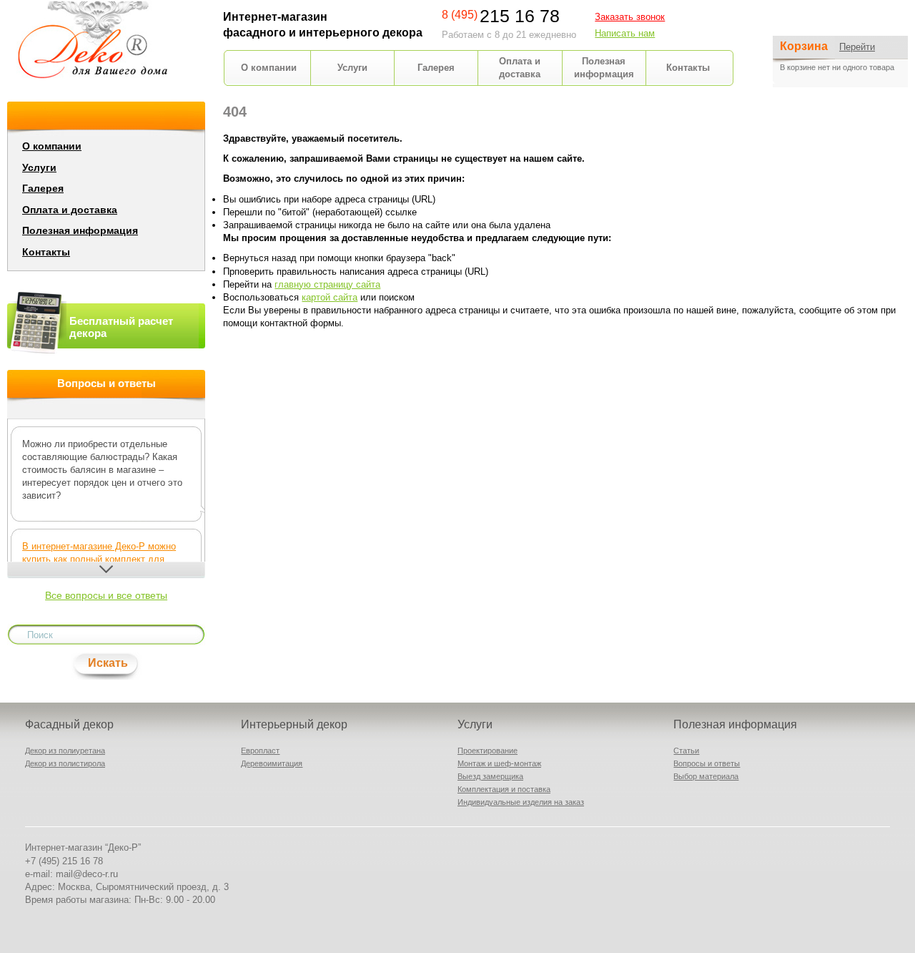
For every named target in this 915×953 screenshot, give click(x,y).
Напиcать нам (625, 33)
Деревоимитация (271, 763)
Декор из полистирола (65, 763)
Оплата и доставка (69, 209)
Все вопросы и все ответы (106, 595)
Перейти (857, 46)
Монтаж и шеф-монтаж (499, 763)
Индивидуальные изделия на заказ (521, 802)
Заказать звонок (630, 16)
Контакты (688, 67)
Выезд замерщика (490, 776)
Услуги (352, 67)
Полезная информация (80, 230)
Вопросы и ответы (706, 763)
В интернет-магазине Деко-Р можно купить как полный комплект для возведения (99, 559)
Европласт (260, 750)
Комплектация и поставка (504, 789)
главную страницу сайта (327, 284)
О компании (269, 67)
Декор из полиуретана (65, 750)
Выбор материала (705, 776)
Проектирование (488, 750)
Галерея (436, 67)
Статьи (686, 750)
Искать (108, 663)
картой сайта (329, 297)
